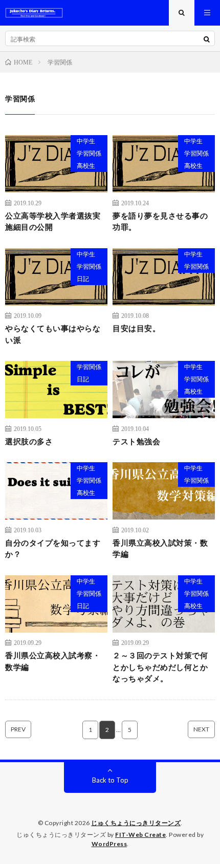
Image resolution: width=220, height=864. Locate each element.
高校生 (86, 165)
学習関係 (89, 153)
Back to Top (110, 780)
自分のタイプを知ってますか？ (52, 548)
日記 (83, 279)
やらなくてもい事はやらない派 (52, 333)
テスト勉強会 (136, 441)
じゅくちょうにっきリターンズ (136, 823)
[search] (206, 39)
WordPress (109, 844)
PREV (18, 729)
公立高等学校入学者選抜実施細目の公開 (52, 221)
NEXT (201, 729)
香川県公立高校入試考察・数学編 (52, 661)
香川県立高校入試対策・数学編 (160, 548)
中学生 (86, 141)
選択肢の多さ (29, 441)
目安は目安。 (136, 328)
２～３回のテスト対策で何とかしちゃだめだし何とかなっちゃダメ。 (160, 667)
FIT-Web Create (140, 834)
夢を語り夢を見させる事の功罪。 (160, 221)
